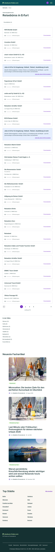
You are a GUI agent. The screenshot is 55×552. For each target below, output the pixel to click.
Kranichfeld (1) (6, 342)
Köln (29, 500)
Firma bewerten (47, 35)
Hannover (5, 517)
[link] (27, 32)
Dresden (30, 513)
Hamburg (30, 496)
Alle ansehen (48, 491)
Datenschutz (16, 545)
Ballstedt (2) (6, 334)
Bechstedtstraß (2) (7, 339)
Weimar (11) (6, 321)
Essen (29, 510)
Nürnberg (30, 517)
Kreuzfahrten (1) (8, 22)
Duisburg (5, 520)
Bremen (5, 513)
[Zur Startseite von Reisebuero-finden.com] (10, 3)
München (5, 500)
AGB (40, 545)
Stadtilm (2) (5, 331)
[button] (47, 3)
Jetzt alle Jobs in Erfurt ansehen (43, 74)
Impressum (45, 545)
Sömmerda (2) (6, 329)
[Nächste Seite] (51, 306)
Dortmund (5, 510)
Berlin (4, 496)
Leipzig (29, 506)
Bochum (30, 520)
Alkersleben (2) (6, 336)
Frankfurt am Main (8, 503)
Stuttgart (30, 503)
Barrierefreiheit (23, 545)
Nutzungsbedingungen (33, 545)
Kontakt (10, 545)
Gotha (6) (5, 324)
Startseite (5, 7)
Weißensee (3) (6, 326)
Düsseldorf (6, 506)
